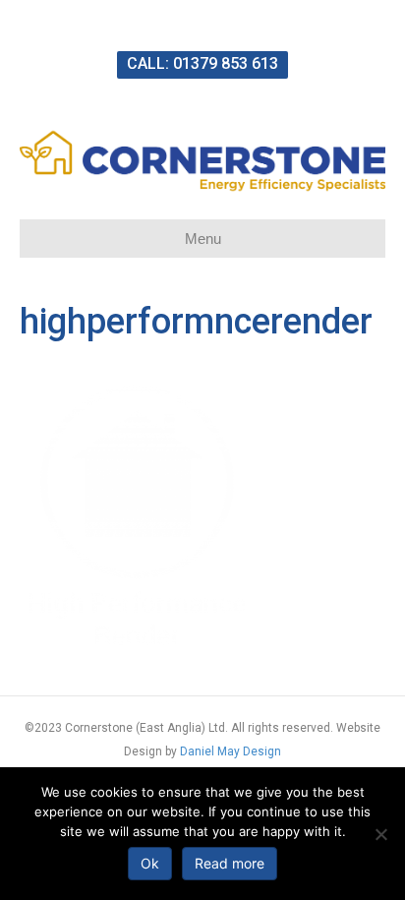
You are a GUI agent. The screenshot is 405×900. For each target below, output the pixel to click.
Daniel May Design (230, 751)
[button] (202, 65)
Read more (229, 863)
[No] (380, 834)
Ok (150, 863)
